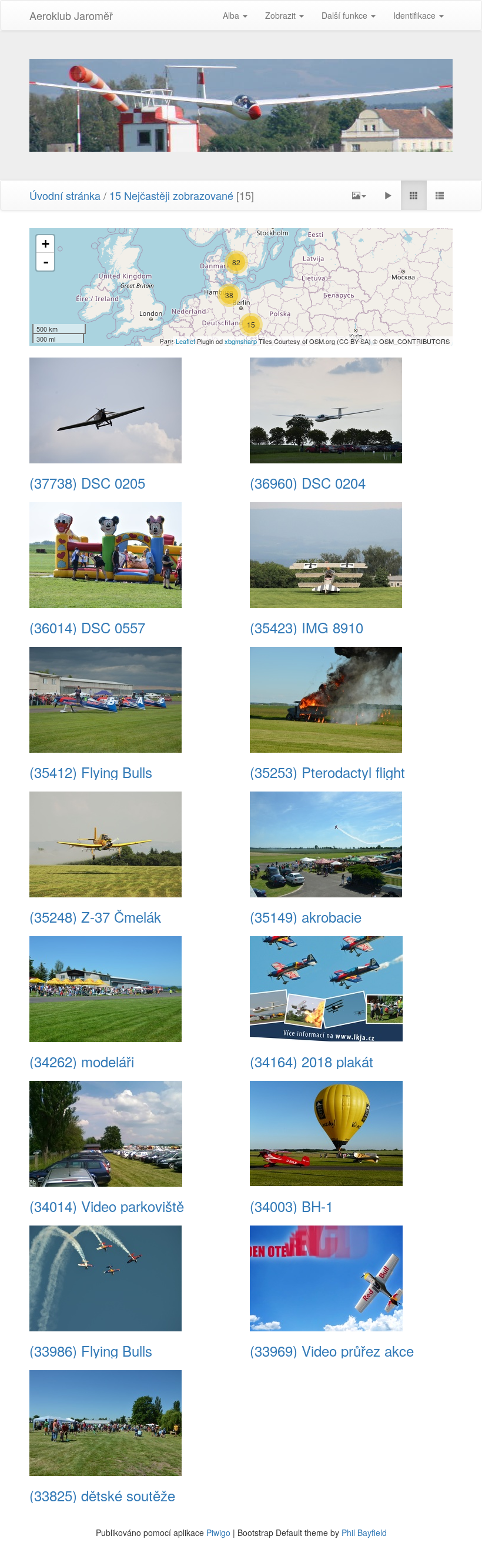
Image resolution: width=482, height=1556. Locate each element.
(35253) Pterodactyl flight (327, 772)
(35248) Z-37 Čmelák (95, 916)
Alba (232, 15)
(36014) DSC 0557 (87, 627)
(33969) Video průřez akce (332, 1350)
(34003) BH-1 (291, 1206)
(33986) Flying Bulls (90, 1350)
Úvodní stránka (65, 195)
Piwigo (218, 1532)
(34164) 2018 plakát (311, 1061)
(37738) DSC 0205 (87, 482)
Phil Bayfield (364, 1532)
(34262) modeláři (81, 1061)
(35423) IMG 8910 (306, 627)
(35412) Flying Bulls (90, 772)
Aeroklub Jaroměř (71, 15)
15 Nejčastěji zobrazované (171, 195)
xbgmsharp (241, 341)
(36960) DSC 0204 (308, 482)
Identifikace (415, 15)
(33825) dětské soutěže (102, 1495)
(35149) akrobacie (306, 916)
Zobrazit (281, 15)
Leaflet (185, 341)
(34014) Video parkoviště (106, 1206)
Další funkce (346, 15)
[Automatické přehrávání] (388, 195)
